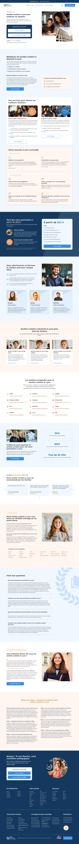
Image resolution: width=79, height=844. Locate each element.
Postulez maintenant (15, 683)
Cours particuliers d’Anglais (46, 819)
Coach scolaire (9, 823)
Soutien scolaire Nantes (45, 826)
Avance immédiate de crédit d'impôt (22, 828)
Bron (30, 797)
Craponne (41, 804)
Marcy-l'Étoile (31, 800)
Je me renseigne (15, 89)
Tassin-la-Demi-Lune (43, 792)
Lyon (13, 11)
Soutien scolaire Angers (56, 820)
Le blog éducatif (21, 829)
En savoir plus (11, 168)
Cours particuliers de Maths (46, 817)
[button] (28, 5)
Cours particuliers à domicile (67, 819)
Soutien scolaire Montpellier (35, 825)
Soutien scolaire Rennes (56, 823)
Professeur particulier (10, 819)
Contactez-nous (70, 5)
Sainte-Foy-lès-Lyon (43, 795)
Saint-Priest (42, 794)
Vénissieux (31, 794)
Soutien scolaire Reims (55, 822)
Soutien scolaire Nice (45, 825)
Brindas (30, 801)
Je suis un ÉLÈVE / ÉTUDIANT (19, 35)
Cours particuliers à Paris (67, 822)
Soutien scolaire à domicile (67, 817)
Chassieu (30, 803)
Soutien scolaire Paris (34, 817)
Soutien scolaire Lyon (34, 819)
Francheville (31, 804)
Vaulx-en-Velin (42, 798)
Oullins (30, 795)
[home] (14, 5)
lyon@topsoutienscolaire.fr (53, 86)
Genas (30, 798)
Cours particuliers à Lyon (67, 820)
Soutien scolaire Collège (10, 826)
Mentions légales (21, 822)
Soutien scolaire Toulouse (35, 820)
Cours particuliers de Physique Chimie (45, 823)
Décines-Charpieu (43, 800)
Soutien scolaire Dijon (55, 819)
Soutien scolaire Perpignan (35, 826)
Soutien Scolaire (9, 11)
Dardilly (30, 806)
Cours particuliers (9, 820)
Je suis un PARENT (19, 30)
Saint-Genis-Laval (43, 797)
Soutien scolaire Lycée (10, 825)
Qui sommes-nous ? (21, 820)
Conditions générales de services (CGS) (23, 826)
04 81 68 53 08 (50, 81)
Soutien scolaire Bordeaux (35, 823)
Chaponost (42, 803)
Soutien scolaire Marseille (35, 822)
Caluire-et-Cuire (32, 792)
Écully (41, 791)
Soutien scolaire (9, 817)
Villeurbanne (31, 791)
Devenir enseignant (21, 819)
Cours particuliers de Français (45, 821)
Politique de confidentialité (22, 823)
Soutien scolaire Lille (55, 817)
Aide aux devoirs (9, 822)
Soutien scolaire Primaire (11, 828)
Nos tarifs (20, 817)
